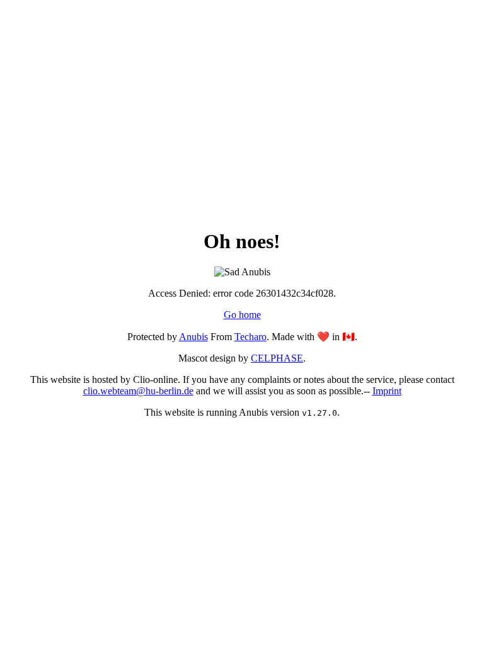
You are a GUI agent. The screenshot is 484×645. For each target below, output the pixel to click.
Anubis (193, 336)
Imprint (386, 390)
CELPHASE (277, 358)
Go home (242, 314)
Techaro (250, 336)
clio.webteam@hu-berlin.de (138, 390)
